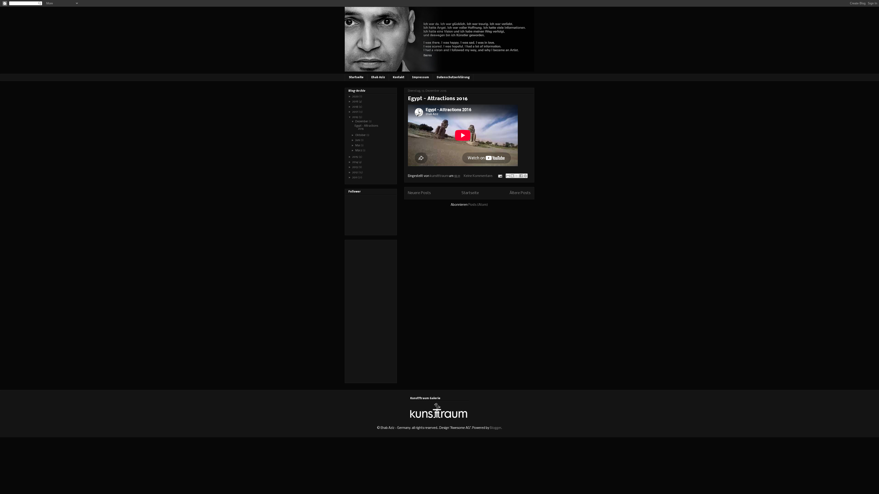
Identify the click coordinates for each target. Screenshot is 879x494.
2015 (355, 157)
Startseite (356, 77)
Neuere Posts (419, 193)
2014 (355, 162)
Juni (358, 140)
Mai (358, 145)
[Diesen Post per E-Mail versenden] (508, 176)
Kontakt (398, 77)
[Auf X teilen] (516, 176)
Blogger (495, 428)
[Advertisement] (366, 310)
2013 (355, 167)
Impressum (420, 77)
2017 (355, 112)
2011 (355, 177)
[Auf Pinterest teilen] (525, 176)
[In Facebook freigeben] (521, 176)
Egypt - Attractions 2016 (438, 98)
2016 (355, 117)
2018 (355, 107)
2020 (355, 96)
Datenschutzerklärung (453, 77)
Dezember (362, 121)
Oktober (360, 135)
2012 (355, 172)
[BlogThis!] (512, 176)
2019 (355, 101)
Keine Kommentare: (479, 176)
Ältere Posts (520, 193)
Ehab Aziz (378, 77)
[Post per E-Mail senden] (499, 176)
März (359, 150)
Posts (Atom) (478, 205)
